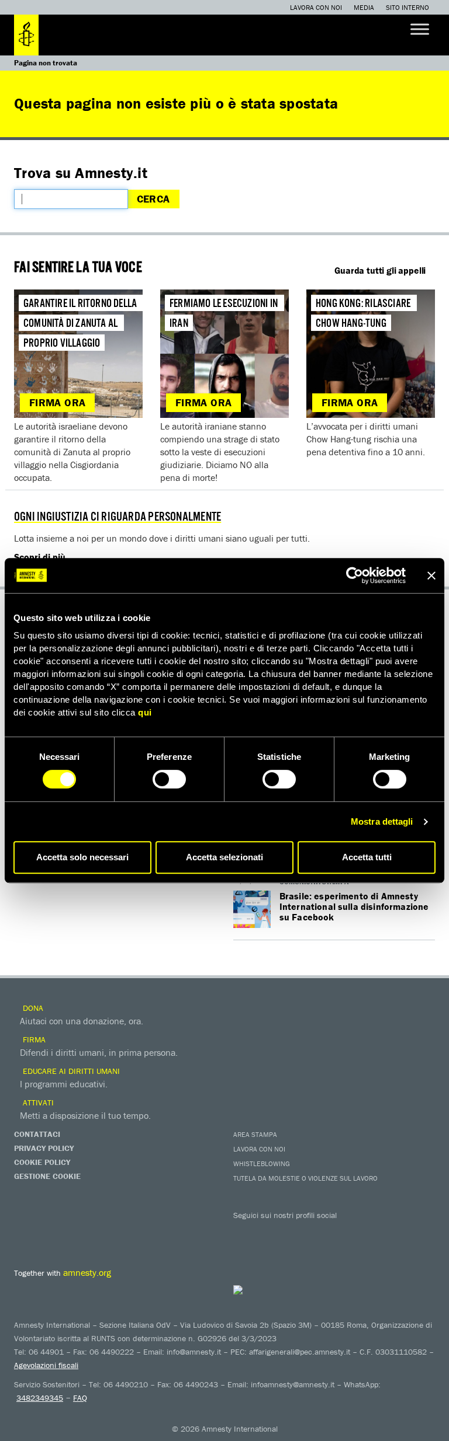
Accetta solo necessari (82, 857)
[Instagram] (315, 1232)
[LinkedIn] (338, 1232)
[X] (268, 1232)
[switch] (169, 779)
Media (364, 7)
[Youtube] (291, 1232)
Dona (31, 1008)
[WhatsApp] (362, 1232)
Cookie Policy (42, 1162)
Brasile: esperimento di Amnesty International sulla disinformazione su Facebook (354, 906)
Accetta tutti (367, 857)
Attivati (37, 1102)
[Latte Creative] (261, 1290)
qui (145, 712)
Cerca (153, 198)
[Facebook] (245, 1232)
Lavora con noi (316, 7)
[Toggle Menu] (419, 28)
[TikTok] (385, 1232)
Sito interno (407, 7)
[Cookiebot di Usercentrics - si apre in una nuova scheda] (354, 575)
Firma (33, 1039)
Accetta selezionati (224, 857)
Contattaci (37, 1134)
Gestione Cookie (47, 1176)
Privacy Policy (44, 1148)
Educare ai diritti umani (70, 1071)
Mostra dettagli (382, 821)
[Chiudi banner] (431, 575)
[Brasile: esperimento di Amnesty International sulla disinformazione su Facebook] (252, 909)
